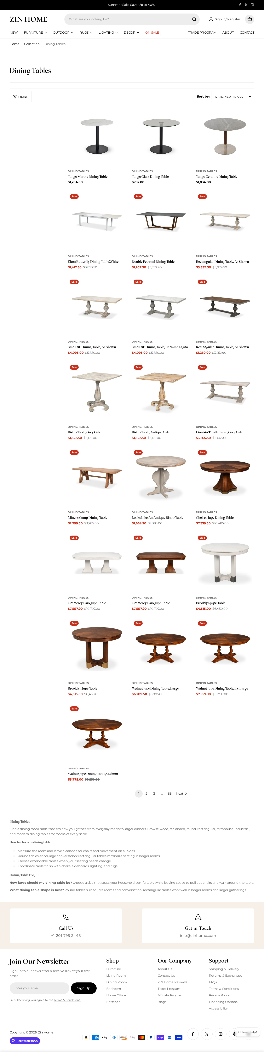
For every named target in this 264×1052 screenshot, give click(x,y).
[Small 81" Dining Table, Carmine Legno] (161, 307)
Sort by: (203, 96)
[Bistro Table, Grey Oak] (97, 392)
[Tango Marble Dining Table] (97, 136)
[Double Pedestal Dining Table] (161, 221)
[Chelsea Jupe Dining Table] (225, 477)
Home (14, 44)
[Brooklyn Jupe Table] (225, 563)
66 (170, 793)
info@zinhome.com (198, 935)
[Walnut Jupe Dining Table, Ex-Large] (225, 648)
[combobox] (132, 19)
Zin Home (28, 19)
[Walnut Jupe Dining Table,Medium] (97, 733)
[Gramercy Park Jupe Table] (97, 563)
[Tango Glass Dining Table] (161, 136)
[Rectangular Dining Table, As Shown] (225, 221)
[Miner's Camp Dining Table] (97, 477)
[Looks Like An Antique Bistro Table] (161, 477)
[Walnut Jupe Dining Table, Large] (161, 648)
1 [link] (138, 793)
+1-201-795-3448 (66, 935)
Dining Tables (78, 171)
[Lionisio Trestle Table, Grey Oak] (225, 392)
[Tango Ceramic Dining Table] (225, 136)
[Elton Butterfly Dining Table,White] (97, 221)
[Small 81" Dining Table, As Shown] (97, 307)
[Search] (194, 19)
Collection (32, 44)
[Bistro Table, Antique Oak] (161, 392)
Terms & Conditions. (67, 1000)
